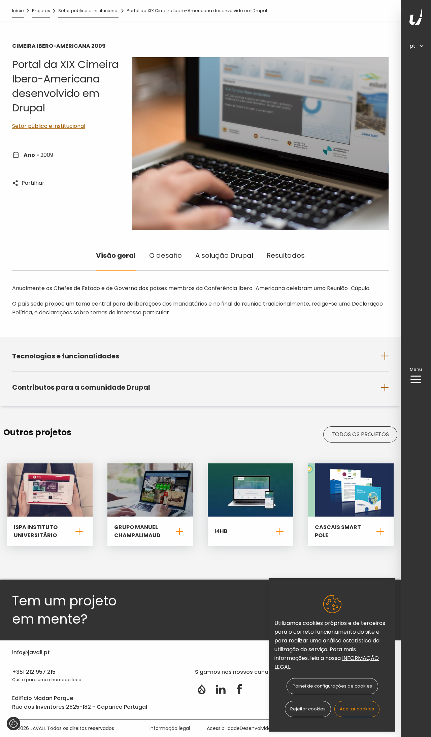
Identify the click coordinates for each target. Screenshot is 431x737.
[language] (420, 46)
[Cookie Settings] (13, 723)
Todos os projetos (360, 434)
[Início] (415, 16)
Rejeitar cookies (308, 709)
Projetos (41, 10)
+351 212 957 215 (34, 672)
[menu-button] (416, 379)
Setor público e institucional (88, 10)
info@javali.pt (31, 652)
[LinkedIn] (220, 689)
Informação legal (170, 728)
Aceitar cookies (357, 709)
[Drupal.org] (201, 689)
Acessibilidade (223, 728)
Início (18, 10)
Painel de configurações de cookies (332, 686)
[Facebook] (239, 689)
